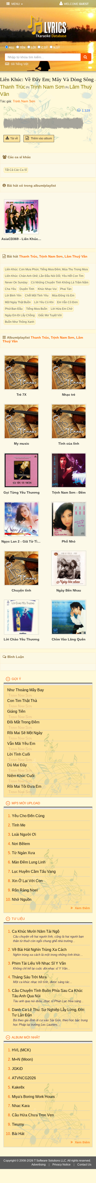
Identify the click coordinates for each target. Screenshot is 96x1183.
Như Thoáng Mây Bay (25, 690)
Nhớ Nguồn (21, 899)
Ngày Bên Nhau (68, 590)
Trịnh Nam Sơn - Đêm (69, 492)
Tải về (14, 138)
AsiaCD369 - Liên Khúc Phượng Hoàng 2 (21, 239)
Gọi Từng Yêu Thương (21, 492)
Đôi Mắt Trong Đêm (23, 722)
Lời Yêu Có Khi (44, 302)
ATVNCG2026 (24, 1078)
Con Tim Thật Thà (22, 701)
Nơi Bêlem (21, 844)
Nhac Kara (21, 1106)
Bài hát (18, 1134)
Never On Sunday (16, 282)
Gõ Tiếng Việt (19, 64)
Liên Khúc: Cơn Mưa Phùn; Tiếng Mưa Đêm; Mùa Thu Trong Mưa (46, 269)
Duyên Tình (27, 289)
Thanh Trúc (12, 87)
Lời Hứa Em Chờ (61, 308)
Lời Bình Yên (13, 295)
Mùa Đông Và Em (63, 295)
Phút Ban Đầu (14, 308)
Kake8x (18, 1087)
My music (21, 443)
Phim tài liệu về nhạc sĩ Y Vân (39, 963)
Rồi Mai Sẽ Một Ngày (24, 733)
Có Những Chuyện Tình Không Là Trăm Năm (59, 282)
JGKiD (17, 1069)
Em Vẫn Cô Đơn (67, 302)
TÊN (22, 47)
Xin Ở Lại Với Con (27, 881)
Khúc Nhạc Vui (47, 289)
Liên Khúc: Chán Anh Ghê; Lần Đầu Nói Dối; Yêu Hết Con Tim (44, 276)
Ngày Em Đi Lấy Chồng (20, 315)
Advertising (38, 1164)
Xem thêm (82, 908)
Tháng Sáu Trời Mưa (29, 977)
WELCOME (76, 4)
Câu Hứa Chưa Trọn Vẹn (33, 1115)
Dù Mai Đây (17, 765)
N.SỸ (56, 47)
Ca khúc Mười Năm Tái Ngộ (35, 931)
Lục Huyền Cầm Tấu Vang (34, 871)
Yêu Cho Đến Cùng (28, 816)
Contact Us (84, 1164)
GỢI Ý (16, 679)
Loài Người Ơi (24, 834)
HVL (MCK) (21, 1050)
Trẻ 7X (21, 394)
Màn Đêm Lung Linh (28, 862)
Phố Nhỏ (68, 541)
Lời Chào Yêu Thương (21, 639)
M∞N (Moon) (22, 1059)
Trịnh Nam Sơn (47, 87)
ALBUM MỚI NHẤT (26, 1037)
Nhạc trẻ (68, 394)
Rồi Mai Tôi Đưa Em (24, 786)
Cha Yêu (10, 289)
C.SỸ (44, 47)
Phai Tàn (66, 289)
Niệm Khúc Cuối (20, 776)
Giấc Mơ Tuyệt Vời (50, 315)
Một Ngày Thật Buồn (18, 302)
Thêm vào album (41, 138)
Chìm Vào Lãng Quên (69, 639)
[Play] (8, 110)
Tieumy (18, 1124)
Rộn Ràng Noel (25, 890)
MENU (16, 4)
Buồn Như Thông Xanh (19, 321)
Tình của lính (68, 443)
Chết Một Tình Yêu (36, 295)
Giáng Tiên (16, 711)
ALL (11, 47)
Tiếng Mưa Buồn (36, 308)
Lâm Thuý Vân (76, 256)
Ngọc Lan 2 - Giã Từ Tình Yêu (21, 541)
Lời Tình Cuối (18, 754)
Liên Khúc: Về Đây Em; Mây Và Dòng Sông (47, 79)
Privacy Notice (61, 1164)
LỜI (33, 47)
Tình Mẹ (18, 825)
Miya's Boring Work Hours (33, 1097)
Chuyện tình (21, 590)
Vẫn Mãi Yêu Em (21, 744)
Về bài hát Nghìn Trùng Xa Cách (39, 950)
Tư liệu (18, 919)
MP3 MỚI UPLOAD (26, 803)
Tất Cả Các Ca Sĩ (16, 170)
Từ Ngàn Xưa (23, 853)
